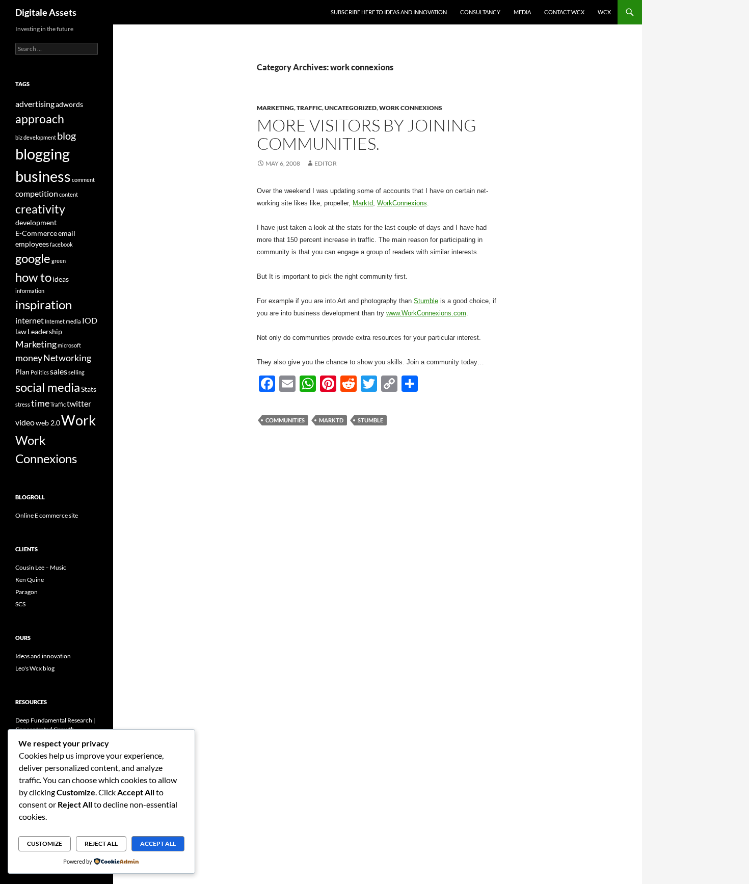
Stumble (426, 301)
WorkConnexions (402, 203)
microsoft (69, 345)
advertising (35, 104)
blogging (42, 154)
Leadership (45, 331)
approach (39, 119)
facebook (61, 244)
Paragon (26, 592)
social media (47, 387)
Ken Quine (29, 579)
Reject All (101, 843)
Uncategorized (351, 108)
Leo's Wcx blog (35, 668)
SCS (20, 604)
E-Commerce (36, 233)
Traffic (309, 108)
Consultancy (480, 12)
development (36, 222)
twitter (79, 403)
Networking (67, 357)
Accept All (158, 843)
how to (33, 277)
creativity (40, 209)
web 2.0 (48, 422)
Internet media (63, 321)
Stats (88, 389)
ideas (60, 279)
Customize (44, 843)
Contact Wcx (564, 12)
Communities (285, 420)
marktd (331, 420)
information (29, 290)
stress (22, 404)
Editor (325, 163)
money (28, 357)
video (25, 422)
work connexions (410, 108)
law (20, 331)
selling (76, 372)
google (32, 258)
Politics (40, 372)
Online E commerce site (46, 515)
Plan (22, 371)
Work (78, 420)
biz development (35, 137)
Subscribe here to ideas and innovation (389, 12)
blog (66, 135)
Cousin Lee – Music (40, 567)
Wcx (604, 12)
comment (83, 179)
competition (36, 193)
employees (32, 243)
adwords (69, 104)
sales (58, 371)
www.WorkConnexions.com (426, 313)
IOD (89, 320)
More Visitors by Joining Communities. (366, 134)
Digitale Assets (45, 12)
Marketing (275, 108)
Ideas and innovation (43, 656)
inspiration (43, 304)
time (40, 403)
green (58, 260)
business (43, 176)
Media (522, 12)
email (66, 233)
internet (29, 320)
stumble (370, 420)
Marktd (363, 203)
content (68, 194)
